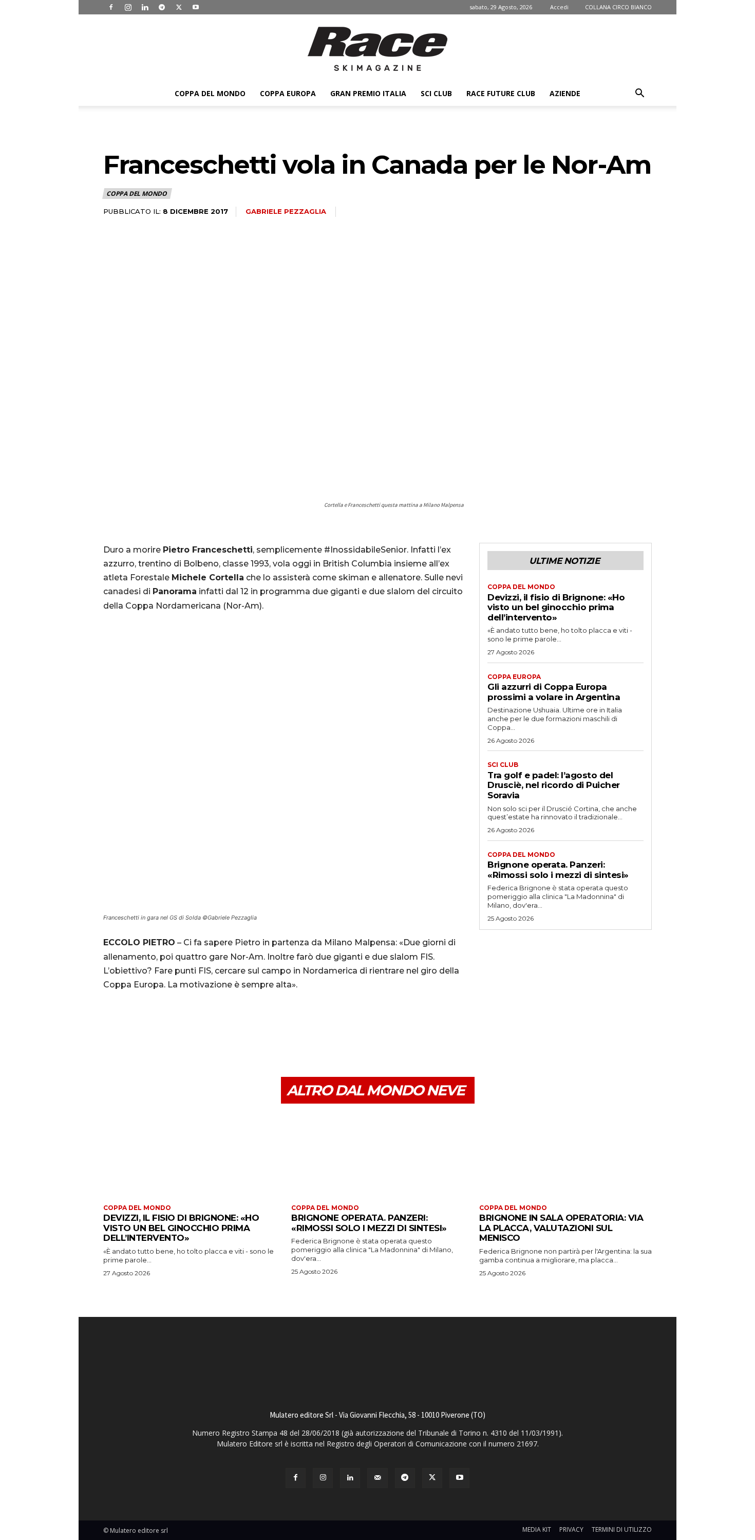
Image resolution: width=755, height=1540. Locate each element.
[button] (639, 94)
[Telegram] (161, 7)
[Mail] (377, 1478)
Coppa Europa (288, 93)
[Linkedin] (145, 7)
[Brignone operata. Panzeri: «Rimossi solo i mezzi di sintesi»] (377, 1155)
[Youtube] (195, 7)
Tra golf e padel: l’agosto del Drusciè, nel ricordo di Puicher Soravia (553, 785)
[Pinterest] (160, 1028)
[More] (208, 1028)
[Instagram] (128, 7)
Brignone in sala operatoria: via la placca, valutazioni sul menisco (561, 1228)
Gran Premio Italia (368, 93)
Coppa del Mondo (210, 93)
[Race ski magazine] (377, 49)
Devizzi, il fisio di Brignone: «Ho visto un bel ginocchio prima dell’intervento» (556, 607)
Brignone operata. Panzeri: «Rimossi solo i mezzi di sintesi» (558, 869)
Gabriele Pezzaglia (286, 211)
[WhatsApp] (184, 1028)
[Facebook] (111, 7)
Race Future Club (500, 93)
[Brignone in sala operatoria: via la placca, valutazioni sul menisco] (565, 1155)
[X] (178, 7)
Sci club (436, 93)
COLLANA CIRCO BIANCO (618, 7)
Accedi (559, 7)
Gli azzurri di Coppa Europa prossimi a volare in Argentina (553, 692)
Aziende (565, 93)
